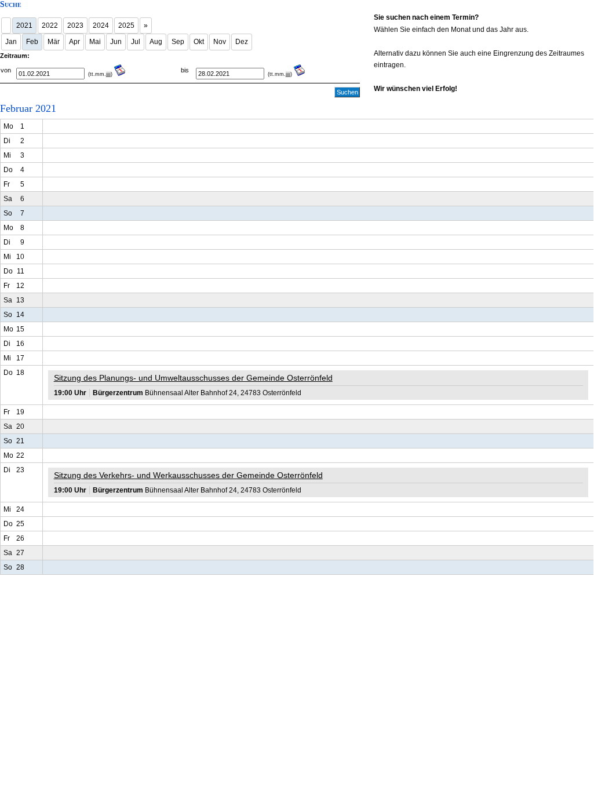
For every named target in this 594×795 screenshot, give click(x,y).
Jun (116, 42)
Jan (11, 42)
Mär (54, 42)
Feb (32, 42)
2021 (24, 25)
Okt (199, 42)
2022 (50, 25)
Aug (156, 42)
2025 (126, 25)
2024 (101, 25)
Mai (95, 42)
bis (185, 70)
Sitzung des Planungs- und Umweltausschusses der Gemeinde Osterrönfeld (193, 377)
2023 (75, 25)
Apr (74, 42)
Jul (135, 42)
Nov (219, 42)
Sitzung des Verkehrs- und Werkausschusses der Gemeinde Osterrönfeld (188, 475)
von (6, 70)
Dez (241, 42)
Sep (178, 42)
